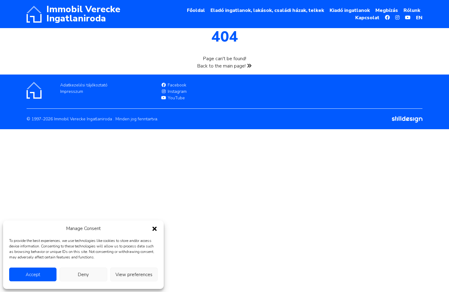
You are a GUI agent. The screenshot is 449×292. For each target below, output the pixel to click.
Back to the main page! (222, 66)
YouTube (175, 98)
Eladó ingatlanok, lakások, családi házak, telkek (267, 10)
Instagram (176, 91)
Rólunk (411, 10)
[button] (154, 228)
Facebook (176, 85)
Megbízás (386, 10)
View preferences (133, 275)
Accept (33, 275)
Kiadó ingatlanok (350, 10)
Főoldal (196, 10)
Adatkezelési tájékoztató (84, 85)
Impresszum (71, 91)
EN (419, 17)
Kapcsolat (367, 17)
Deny (83, 275)
